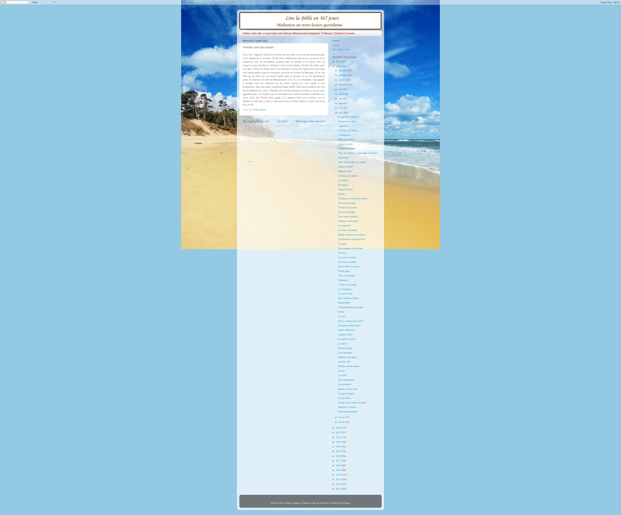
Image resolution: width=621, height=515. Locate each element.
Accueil (282, 121)
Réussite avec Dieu (347, 121)
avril (341, 107)
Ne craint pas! (344, 225)
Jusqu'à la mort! (345, 189)
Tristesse (342, 252)
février (342, 417)
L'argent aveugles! (346, 393)
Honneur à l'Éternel (347, 407)
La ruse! (342, 316)
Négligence (343, 279)
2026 (338, 61)
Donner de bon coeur (347, 388)
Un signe (342, 243)
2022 (338, 437)
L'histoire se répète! (347, 261)
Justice (341, 370)
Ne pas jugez (344, 270)
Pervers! (342, 193)
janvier (342, 421)
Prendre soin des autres (349, 366)
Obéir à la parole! (346, 139)
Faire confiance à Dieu (348, 298)
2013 (338, 479)
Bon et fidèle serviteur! (349, 266)
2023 (338, 432)
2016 (338, 465)
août (341, 89)
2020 (338, 446)
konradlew (325, 502)
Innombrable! (344, 302)
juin (341, 98)
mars (341, 112)
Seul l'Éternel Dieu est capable (352, 162)
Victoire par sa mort (347, 207)
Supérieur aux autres (347, 357)
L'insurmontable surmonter (350, 307)
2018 (338, 455)
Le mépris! (343, 180)
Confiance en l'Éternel (348, 130)
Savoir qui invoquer (347, 202)
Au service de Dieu (347, 257)
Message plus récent (256, 121)
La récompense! (345, 289)
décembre (343, 70)
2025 (338, 66)
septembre (344, 84)
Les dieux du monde (347, 230)
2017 (338, 460)
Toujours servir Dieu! (348, 221)
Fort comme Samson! (348, 216)
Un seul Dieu (344, 397)
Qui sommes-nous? (341, 49)
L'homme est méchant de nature (352, 198)
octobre (342, 79)
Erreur (341, 311)
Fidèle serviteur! (345, 166)
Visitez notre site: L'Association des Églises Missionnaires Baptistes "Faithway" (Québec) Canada (298, 33)
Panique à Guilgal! (346, 148)
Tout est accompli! (346, 275)
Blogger (346, 502)
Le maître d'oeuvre (346, 338)
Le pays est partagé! (347, 284)
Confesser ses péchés (348, 175)
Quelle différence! (346, 329)
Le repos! (342, 375)
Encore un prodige (346, 211)
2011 (338, 488)
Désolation (343, 184)
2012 (338, 484)
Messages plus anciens (310, 121)
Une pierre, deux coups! (349, 325)
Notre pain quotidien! (348, 411)
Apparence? (343, 125)
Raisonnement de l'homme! (350, 248)
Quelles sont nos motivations (351, 234)
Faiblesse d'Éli (345, 171)
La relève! (342, 343)
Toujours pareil (345, 143)
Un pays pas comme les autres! (352, 402)
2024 (338, 427)
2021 (338, 441)
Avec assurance (345, 352)
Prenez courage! (345, 348)
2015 (338, 470)
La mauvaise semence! (348, 116)
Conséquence (344, 134)
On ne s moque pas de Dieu (351, 320)
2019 (338, 451)
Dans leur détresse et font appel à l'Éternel (357, 152)
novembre (343, 75)
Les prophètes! (345, 384)
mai (341, 103)
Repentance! (343, 157)
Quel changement (346, 379)
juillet (342, 93)
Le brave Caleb (345, 293)
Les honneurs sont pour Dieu (351, 239)
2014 (338, 474)
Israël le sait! (344, 361)
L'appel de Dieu (345, 334)
